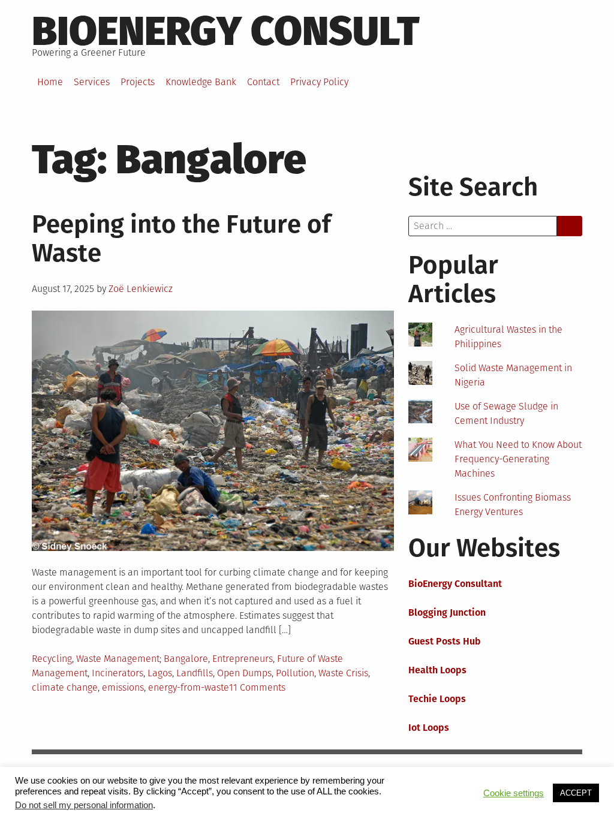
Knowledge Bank (200, 82)
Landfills (194, 673)
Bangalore (186, 658)
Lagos (160, 673)
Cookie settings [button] (513, 793)
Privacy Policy (319, 82)
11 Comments (257, 687)
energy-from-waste (188, 687)
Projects (138, 82)
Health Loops (437, 670)
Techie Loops (437, 698)
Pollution (295, 673)
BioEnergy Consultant (455, 583)
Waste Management (117, 658)
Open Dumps (244, 673)
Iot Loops (428, 727)
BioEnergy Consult (226, 31)
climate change (65, 687)
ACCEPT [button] (576, 792)
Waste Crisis (343, 673)
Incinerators (117, 673)
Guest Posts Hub (444, 641)
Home (50, 82)
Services (92, 82)
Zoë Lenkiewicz (141, 288)
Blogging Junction (447, 612)
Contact (263, 82)
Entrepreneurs (242, 658)
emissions (123, 687)
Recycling (52, 658)
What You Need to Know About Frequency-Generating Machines (518, 459)
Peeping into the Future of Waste (181, 238)
